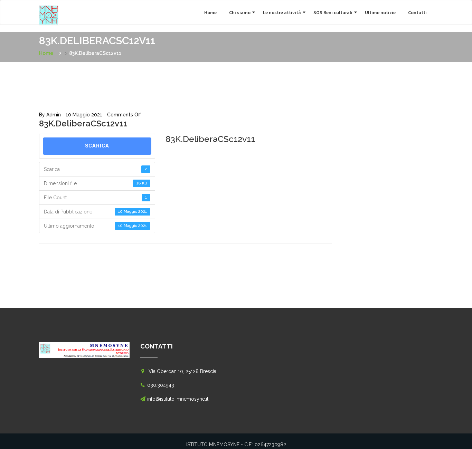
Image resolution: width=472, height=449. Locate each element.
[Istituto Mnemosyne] (63, 9)
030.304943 (160, 385)
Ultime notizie (380, 12)
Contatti (417, 12)
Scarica (97, 146)
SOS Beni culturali (332, 12)
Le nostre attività (282, 12)
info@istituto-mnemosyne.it (177, 399)
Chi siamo (240, 12)
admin (53, 114)
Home (210, 12)
